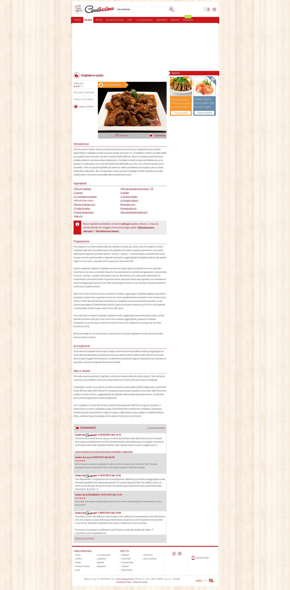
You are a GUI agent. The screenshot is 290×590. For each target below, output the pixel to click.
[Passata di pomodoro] (151, 188)
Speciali (175, 19)
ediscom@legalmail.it (125, 579)
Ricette (88, 19)
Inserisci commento (84, 538)
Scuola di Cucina (115, 19)
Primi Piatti (126, 559)
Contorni (125, 566)
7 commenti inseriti (156, 427)
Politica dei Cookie (140, 582)
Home (77, 19)
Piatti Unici (148, 555)
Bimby (99, 19)
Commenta (159, 135)
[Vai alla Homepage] (94, 9)
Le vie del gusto (144, 19)
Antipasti (125, 555)
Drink (129, 19)
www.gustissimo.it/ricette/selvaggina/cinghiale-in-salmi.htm (104, 452)
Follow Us (123, 136)
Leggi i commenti (86, 106)
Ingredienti (161, 19)
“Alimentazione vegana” (107, 231)
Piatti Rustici (127, 570)
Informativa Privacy (123, 582)
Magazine (188, 19)
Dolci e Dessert (150, 559)
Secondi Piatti (127, 562)
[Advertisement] (145, 47)
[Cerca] (171, 9)
